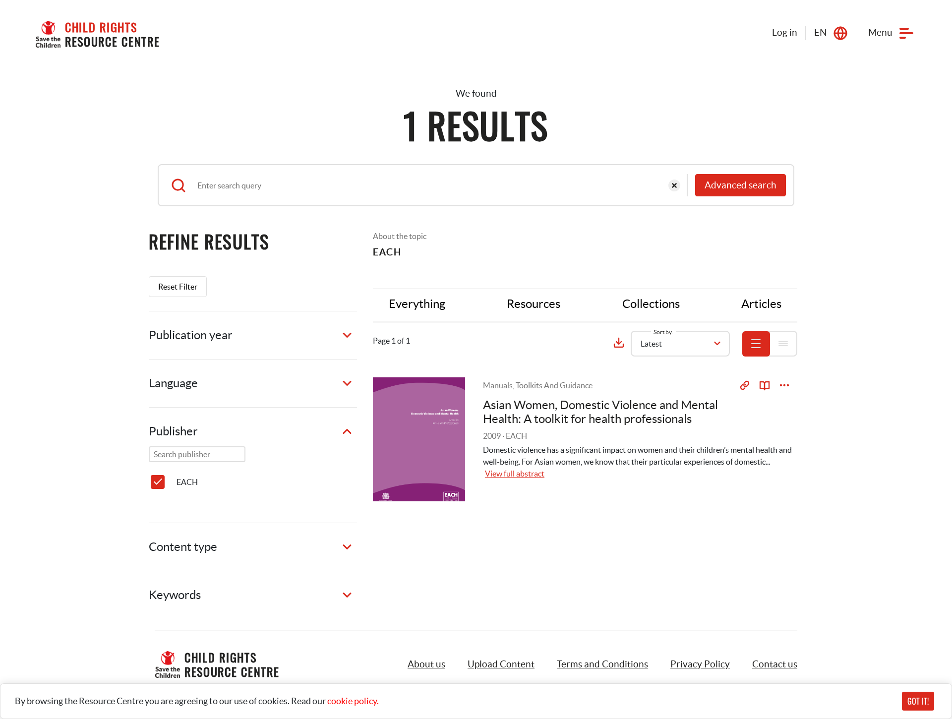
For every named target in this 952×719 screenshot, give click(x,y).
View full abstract (514, 473)
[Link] (745, 385)
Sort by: (663, 332)
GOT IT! (918, 701)
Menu (880, 32)
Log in (784, 32)
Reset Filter (177, 286)
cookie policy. (353, 701)
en (820, 32)
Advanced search (740, 185)
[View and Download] (784, 385)
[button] (501, 664)
